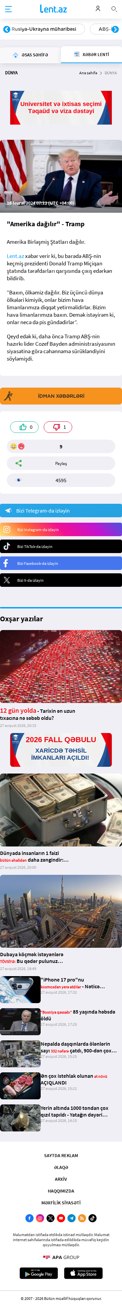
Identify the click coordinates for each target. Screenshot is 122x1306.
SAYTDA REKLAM (61, 1155)
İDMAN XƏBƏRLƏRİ (61, 396)
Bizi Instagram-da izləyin (38, 529)
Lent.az (15, 256)
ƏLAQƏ (61, 1167)
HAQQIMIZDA (61, 1191)
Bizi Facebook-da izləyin (37, 563)
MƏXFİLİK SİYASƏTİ (61, 1203)
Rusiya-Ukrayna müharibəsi (44, 29)
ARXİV (61, 1179)
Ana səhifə (88, 72)
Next (115, 30)
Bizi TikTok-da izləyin (35, 546)
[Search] (114, 8)
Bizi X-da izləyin (30, 580)
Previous (7, 30)
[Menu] (8, 9)
